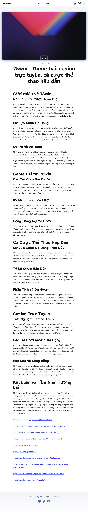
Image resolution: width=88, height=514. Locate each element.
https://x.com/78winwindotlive (40, 420)
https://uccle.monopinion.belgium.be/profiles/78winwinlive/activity (38, 474)
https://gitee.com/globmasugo (24, 452)
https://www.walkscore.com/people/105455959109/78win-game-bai (39, 432)
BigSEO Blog (8, 3)
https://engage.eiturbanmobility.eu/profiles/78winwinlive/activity (37, 439)
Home (40, 3)
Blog (47, 3)
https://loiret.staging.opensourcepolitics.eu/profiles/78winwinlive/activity (41, 426)
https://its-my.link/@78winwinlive (25, 445)
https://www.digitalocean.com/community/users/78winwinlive (36, 458)
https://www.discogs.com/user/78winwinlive (29, 480)
